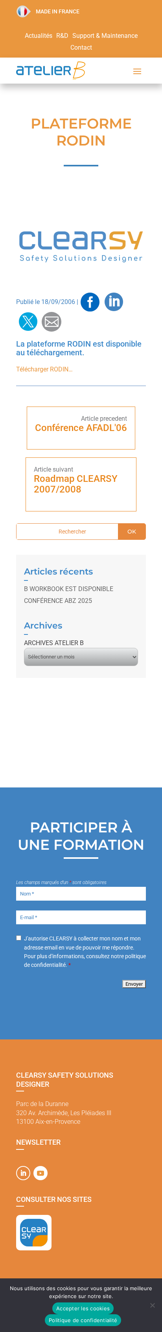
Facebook (90, 302)
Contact (81, 48)
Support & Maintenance (105, 36)
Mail (51, 321)
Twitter (28, 322)
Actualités (38, 36)
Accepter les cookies (83, 1308)
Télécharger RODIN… (44, 369)
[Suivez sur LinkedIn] (23, 1173)
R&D (62, 36)
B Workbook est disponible (68, 589)
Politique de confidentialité (83, 1320)
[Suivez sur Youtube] (40, 1173)
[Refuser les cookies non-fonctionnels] (152, 1305)
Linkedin (113, 302)
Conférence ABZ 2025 (58, 600)
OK (131, 531)
